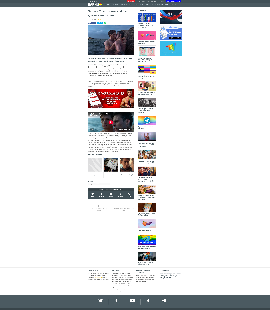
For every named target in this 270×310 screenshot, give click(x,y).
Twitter (101, 23)
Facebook (92, 23)
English (173, 4)
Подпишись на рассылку (173, 1)
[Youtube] (92, 1)
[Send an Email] (94, 1)
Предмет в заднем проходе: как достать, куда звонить (145, 25)
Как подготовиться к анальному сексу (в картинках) (145, 59)
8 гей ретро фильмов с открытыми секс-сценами (146, 110)
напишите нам (98, 277)
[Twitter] (90, 1)
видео (91, 184)
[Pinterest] (96, 1)
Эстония (107, 184)
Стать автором (152, 1)
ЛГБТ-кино (99, 184)
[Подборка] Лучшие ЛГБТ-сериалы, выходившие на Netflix (146, 179)
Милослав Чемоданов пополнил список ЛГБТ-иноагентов (146, 144)
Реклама (161, 1)
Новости (108, 4)
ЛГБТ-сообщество (135, 4)
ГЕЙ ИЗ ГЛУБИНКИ (161, 4)
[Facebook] (89, 1)
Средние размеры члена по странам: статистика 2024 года (146, 197)
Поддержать (131, 1)
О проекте (142, 1)
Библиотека (149, 4)
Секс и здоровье (119, 4)
